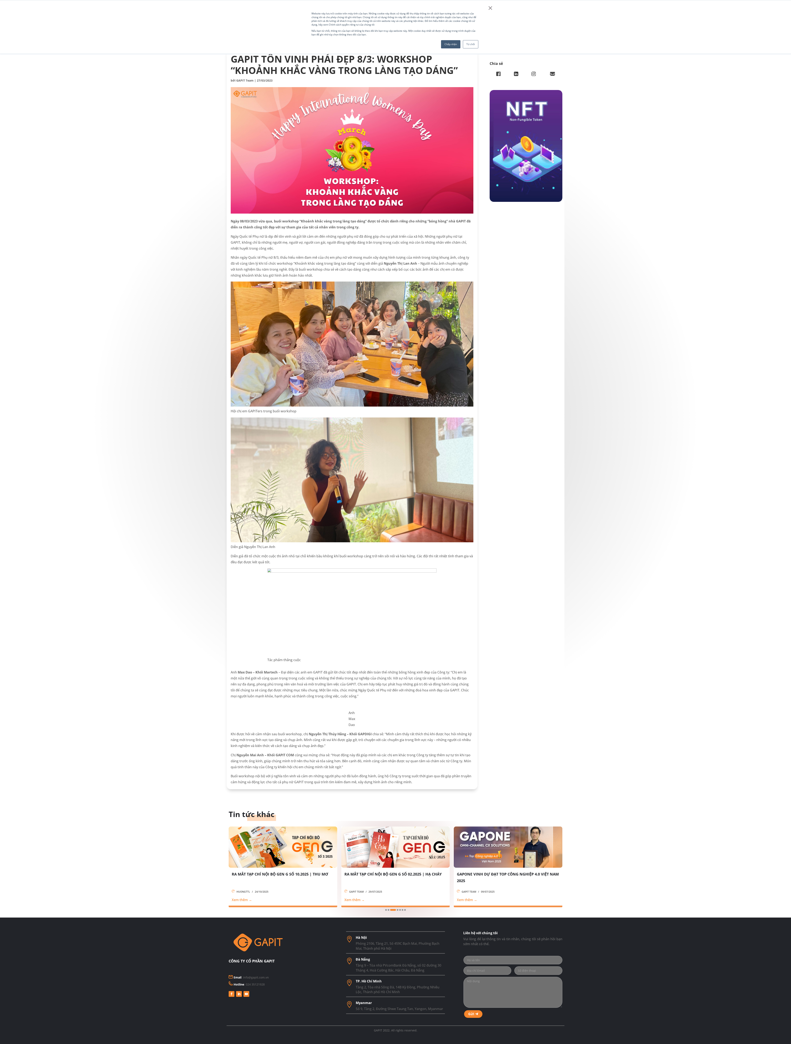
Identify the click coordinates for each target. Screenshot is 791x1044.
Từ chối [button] (470, 44)
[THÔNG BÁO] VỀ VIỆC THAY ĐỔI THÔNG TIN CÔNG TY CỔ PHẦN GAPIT (506, 877)
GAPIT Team (245, 80)
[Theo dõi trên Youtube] (246, 994)
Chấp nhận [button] (451, 44)
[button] (386, 910)
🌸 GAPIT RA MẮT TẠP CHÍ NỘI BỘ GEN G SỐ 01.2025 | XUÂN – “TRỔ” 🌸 (393, 877)
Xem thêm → (242, 900)
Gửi (471, 1014)
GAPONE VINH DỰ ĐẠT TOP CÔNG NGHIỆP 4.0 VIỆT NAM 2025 (283, 877)
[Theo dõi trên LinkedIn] (239, 994)
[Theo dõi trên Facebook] (231, 994)
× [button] (490, 8)
